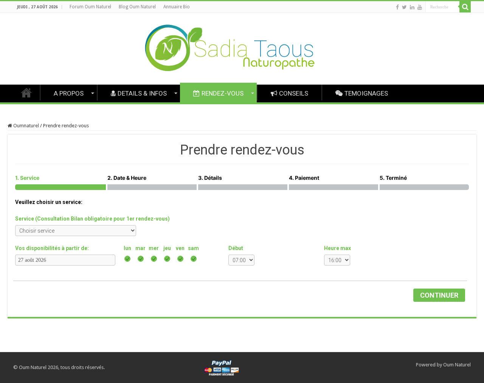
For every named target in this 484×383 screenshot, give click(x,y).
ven (180, 248)
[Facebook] (397, 7)
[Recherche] (465, 6)
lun (127, 248)
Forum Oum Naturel (90, 6)
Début (235, 248)
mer (154, 248)
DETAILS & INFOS (142, 93)
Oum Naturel (457, 365)
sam (193, 248)
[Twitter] (404, 7)
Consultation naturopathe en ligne (26, 92)
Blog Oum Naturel (137, 6)
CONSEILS (293, 93)
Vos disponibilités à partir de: (52, 248)
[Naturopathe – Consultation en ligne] (242, 49)
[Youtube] (420, 7)
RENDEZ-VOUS (223, 93)
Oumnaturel (25, 125)
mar (140, 248)
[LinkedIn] (412, 7)
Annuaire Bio (176, 6)
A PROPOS (69, 93)
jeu (167, 248)
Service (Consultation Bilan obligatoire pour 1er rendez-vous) (92, 219)
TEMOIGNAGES (366, 93)
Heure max (337, 248)
